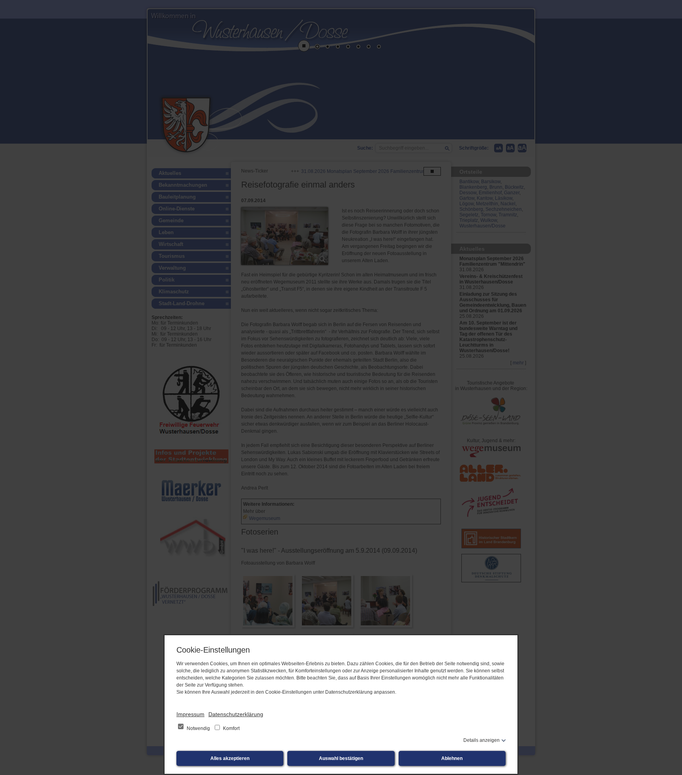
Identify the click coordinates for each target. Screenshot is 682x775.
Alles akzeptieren (229, 758)
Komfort (231, 728)
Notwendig (198, 728)
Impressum (190, 714)
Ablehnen (452, 758)
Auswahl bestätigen (341, 758)
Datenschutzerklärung (235, 714)
